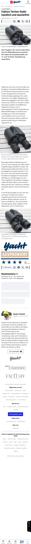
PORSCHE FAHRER (21, 448)
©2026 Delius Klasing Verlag (15, 456)
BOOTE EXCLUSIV (23, 439)
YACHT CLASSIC (12, 439)
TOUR (19, 442)
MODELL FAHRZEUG (19, 445)
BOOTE (5, 442)
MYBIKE (25, 442)
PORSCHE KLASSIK (9, 448)
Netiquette (20, 278)
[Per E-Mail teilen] (27, 21)
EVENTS (16, 451)
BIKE (15, 442)
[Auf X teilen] (23, 21)
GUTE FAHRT (8, 445)
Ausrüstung (8, 6)
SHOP (4, 439)
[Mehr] (29, 529)
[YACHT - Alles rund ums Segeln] (17, 2)
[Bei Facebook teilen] (19, 21)
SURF (10, 442)
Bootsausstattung (19, 6)
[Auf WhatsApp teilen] (14, 21)
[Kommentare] (29, 526)
